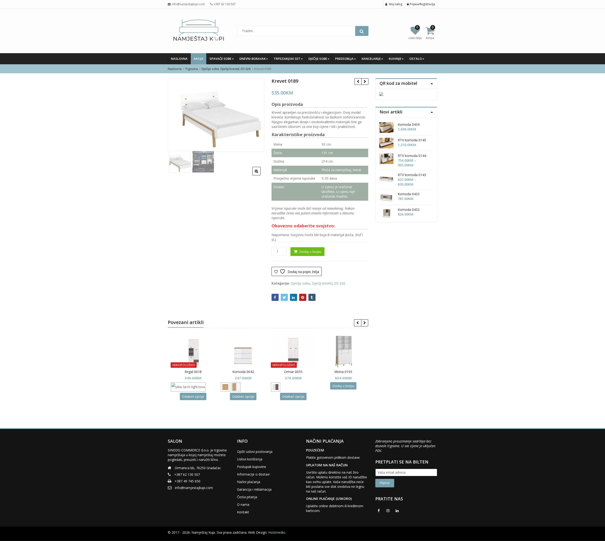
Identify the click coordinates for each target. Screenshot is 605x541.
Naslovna (179, 58)
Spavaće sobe (220, 58)
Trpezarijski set (287, 58)
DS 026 (339, 283)
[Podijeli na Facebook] (275, 297)
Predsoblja (344, 58)
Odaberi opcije (191, 396)
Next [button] (255, 114)
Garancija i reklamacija (254, 489)
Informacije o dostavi (253, 474)
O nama (243, 504)
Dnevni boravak (252, 58)
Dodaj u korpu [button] (341, 386)
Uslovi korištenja (249, 459)
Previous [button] (176, 114)
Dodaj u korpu (310, 251)
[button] (260, 175)
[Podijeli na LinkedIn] (293, 297)
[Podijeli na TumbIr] (311, 297)
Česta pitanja (247, 497)
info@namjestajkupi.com (194, 487)
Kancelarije (371, 58)
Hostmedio (276, 532)
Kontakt (243, 512)
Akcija (198, 58)
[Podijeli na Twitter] (284, 297)
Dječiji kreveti (322, 283)
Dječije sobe (318, 58)
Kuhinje (395, 58)
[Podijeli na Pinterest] (302, 297)
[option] (216, 115)
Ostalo (416, 58)
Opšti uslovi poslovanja (254, 451)
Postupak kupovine (251, 466)
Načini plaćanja (248, 482)
